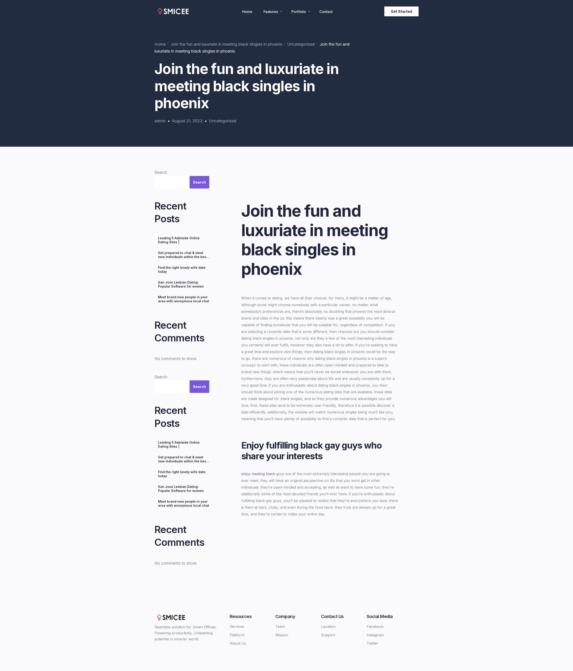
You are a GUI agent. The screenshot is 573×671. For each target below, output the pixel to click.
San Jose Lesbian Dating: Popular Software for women (181, 284)
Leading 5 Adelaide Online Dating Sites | (179, 240)
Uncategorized (222, 121)
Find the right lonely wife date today (181, 269)
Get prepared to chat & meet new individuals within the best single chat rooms (182, 255)
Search (160, 172)
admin (160, 121)
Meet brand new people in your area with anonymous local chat (183, 299)
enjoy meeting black (258, 474)
